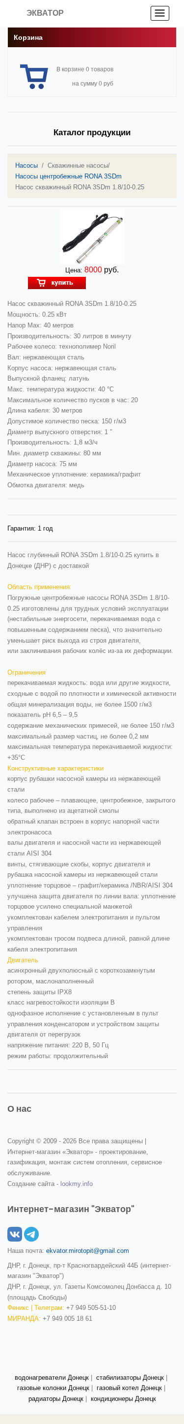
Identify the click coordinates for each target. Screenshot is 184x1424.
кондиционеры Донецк (123, 1398)
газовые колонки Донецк (53, 1388)
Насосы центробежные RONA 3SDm (68, 176)
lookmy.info (76, 1183)
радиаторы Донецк (55, 1398)
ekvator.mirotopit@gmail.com (87, 1250)
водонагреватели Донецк (52, 1377)
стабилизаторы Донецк (130, 1377)
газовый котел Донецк (129, 1388)
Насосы (26, 165)
